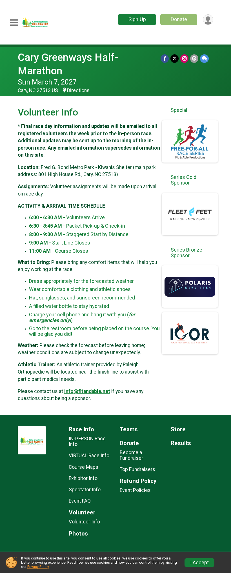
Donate (179, 19)
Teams (129, 429)
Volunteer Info (84, 522)
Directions (78, 90)
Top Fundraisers (137, 469)
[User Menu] (208, 19)
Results (181, 443)
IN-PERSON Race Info (87, 441)
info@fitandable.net (87, 391)
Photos (78, 533)
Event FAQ (80, 501)
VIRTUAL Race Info (89, 455)
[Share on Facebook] (165, 58)
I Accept (199, 562)
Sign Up (137, 19)
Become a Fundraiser (131, 455)
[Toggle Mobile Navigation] (14, 22)
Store (178, 429)
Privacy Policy (38, 567)
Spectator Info (85, 489)
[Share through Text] (204, 58)
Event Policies (135, 490)
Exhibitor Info (83, 478)
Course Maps (83, 467)
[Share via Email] (194, 58)
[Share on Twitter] (174, 58)
